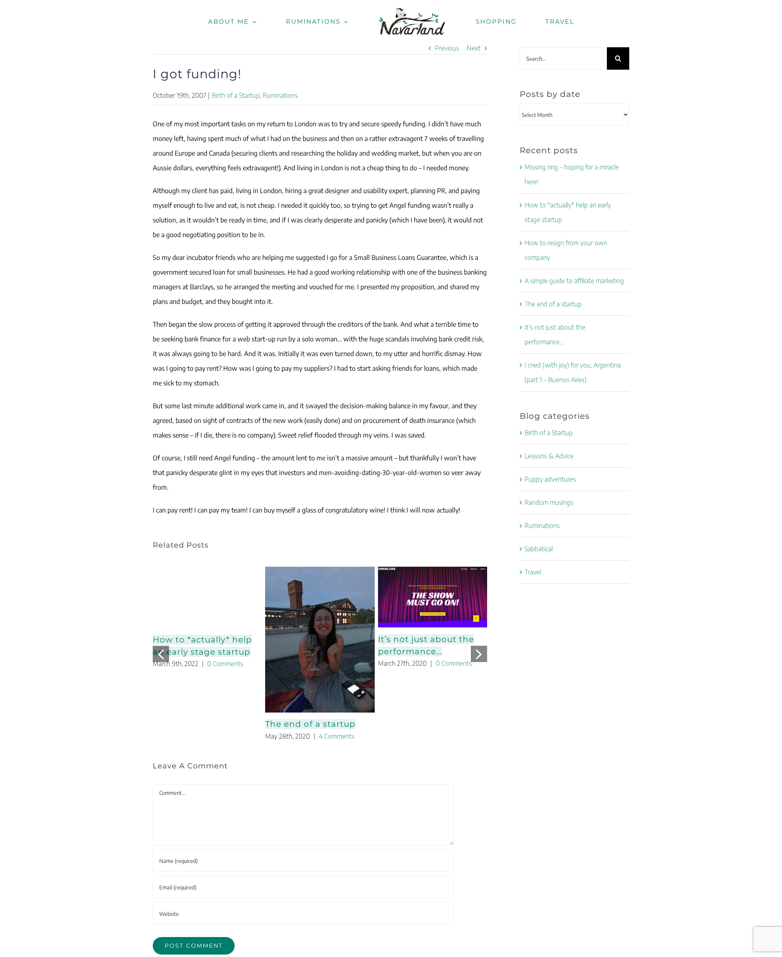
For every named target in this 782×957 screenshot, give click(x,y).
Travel (533, 572)
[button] (161, 654)
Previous (447, 48)
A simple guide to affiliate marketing (574, 281)
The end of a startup (310, 724)
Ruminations (280, 95)
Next (474, 48)
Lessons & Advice (549, 456)
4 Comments (336, 736)
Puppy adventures (550, 479)
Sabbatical (539, 549)
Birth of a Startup (236, 95)
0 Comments (225, 664)
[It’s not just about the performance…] (432, 597)
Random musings (549, 502)
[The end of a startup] (319, 640)
